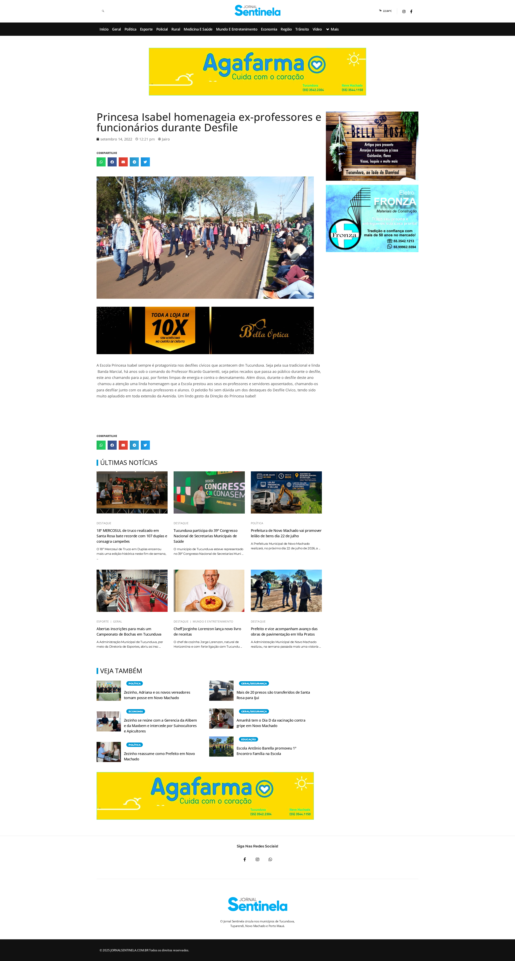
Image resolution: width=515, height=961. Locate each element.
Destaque (104, 523)
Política (257, 523)
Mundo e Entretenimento (213, 621)
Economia (136, 711)
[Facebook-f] (244, 859)
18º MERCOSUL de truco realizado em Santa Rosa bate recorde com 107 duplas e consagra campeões (132, 536)
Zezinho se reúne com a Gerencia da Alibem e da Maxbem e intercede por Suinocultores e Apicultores (160, 725)
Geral (117, 621)
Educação (248, 739)
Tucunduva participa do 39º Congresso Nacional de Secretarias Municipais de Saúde (205, 536)
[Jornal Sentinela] (257, 10)
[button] (101, 161)
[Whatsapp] (270, 859)
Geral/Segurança (254, 683)
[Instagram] (257, 859)
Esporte (103, 621)
